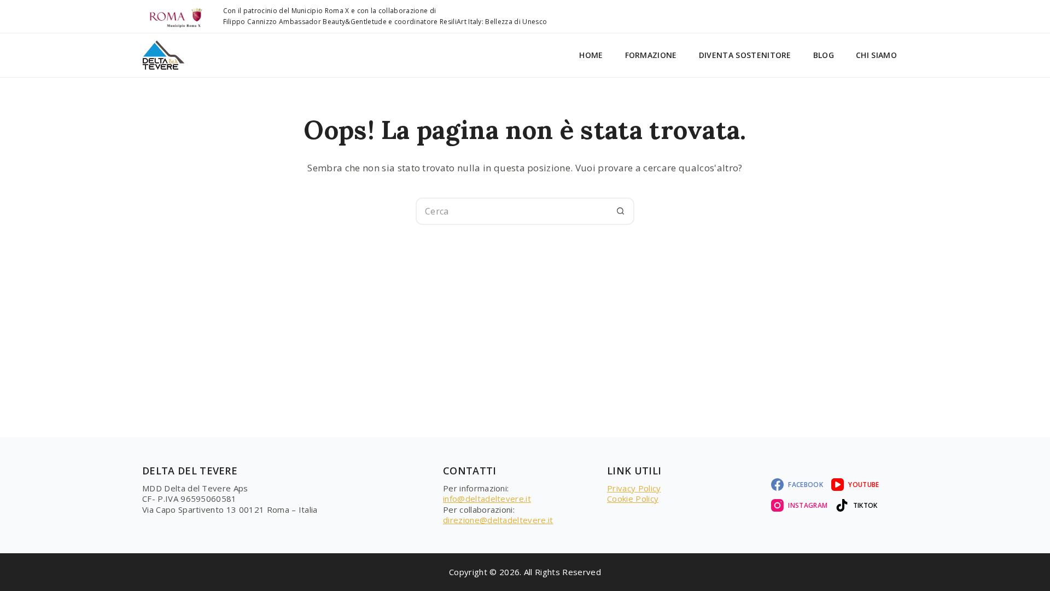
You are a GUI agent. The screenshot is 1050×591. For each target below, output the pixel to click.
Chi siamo (876, 55)
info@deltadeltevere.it (487, 498)
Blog (823, 55)
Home (591, 55)
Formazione (651, 55)
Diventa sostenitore (745, 55)
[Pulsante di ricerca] (620, 211)
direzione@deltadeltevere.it (498, 519)
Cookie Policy (632, 498)
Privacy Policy (634, 488)
